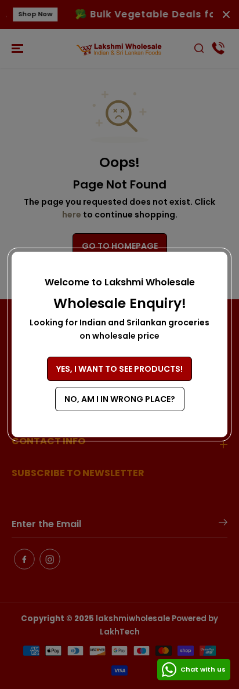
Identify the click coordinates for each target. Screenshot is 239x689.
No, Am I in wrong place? (119, 399)
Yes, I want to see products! (119, 369)
